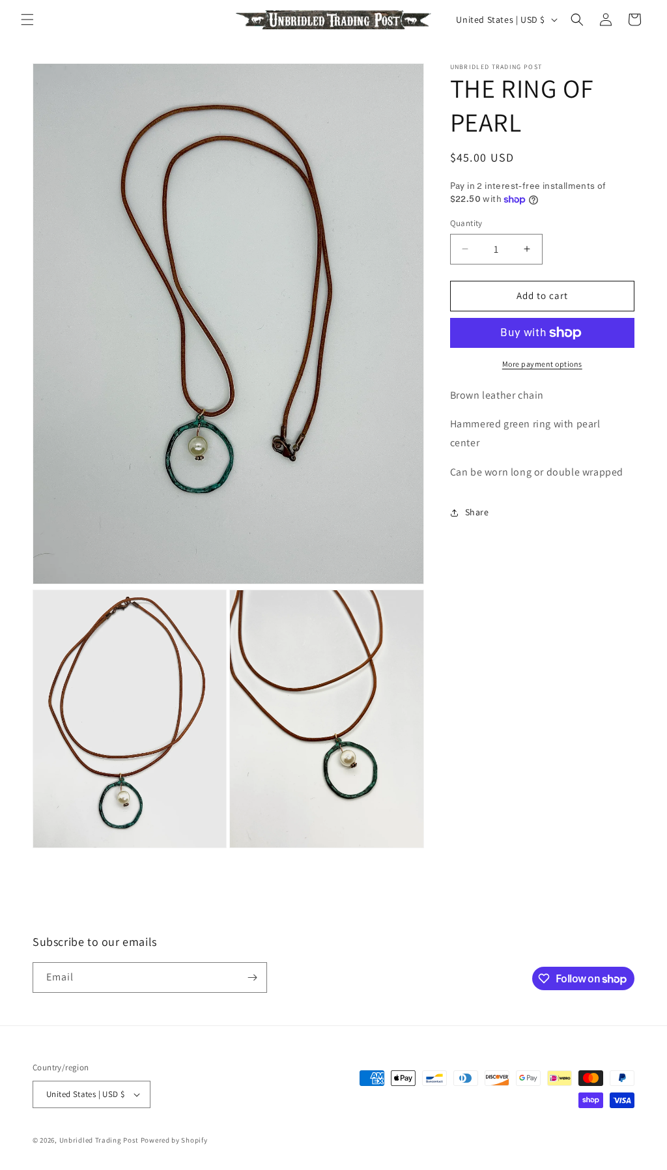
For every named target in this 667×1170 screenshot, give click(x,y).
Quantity (466, 223)
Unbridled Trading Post (99, 1140)
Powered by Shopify (174, 1140)
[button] (27, 19)
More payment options (542, 364)
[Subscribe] (252, 977)
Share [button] (477, 512)
